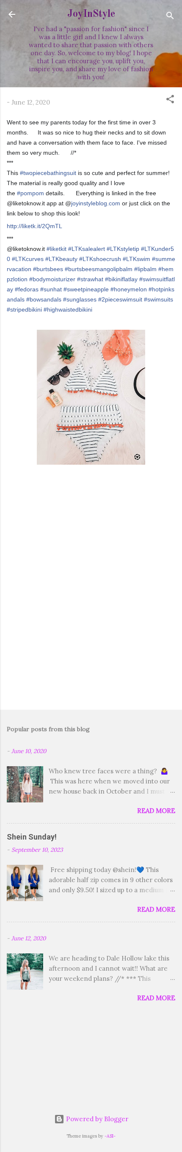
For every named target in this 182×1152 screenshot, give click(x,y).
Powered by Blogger (96, 1119)
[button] (170, 100)
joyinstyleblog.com (95, 203)
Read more (156, 811)
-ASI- (110, 1136)
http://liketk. (34, 226)
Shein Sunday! (32, 836)
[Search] (170, 17)
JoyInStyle (91, 14)
